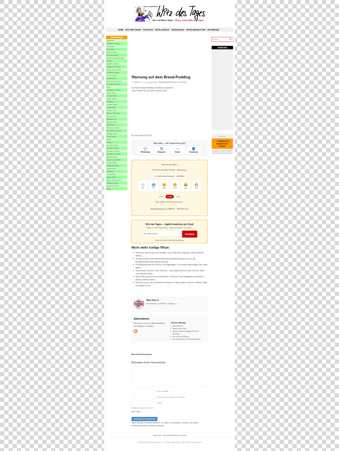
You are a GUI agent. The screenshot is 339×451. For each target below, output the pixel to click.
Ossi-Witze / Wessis (114, 130)
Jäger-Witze (111, 93)
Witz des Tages (133, 29)
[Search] (230, 39)
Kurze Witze (182, 82)
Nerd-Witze (111, 125)
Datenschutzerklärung (171, 435)
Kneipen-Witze (112, 104)
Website (159, 403)
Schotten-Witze (112, 145)
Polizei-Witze (111, 136)
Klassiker (110, 101)
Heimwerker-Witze (114, 90)
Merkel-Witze (111, 116)
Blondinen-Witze (113, 64)
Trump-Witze (111, 174)
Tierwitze (110, 171)
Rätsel (109, 139)
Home (120, 29)
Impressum (157, 435)
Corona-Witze (112, 75)
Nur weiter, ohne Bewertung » (169, 201)
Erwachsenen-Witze (114, 81)
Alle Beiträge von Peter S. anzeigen (161, 303)
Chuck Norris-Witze (114, 69)
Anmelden (189, 234)
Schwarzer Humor (113, 151)
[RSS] (136, 331)
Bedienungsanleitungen (168, 82)
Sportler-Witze (112, 157)
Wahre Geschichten (114, 180)
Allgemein (110, 40)
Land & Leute (112, 110)
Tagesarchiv (177, 29)
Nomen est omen (113, 128)
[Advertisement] (169, 54)
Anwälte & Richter (113, 43)
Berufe (109, 61)
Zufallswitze (162, 29)
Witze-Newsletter (195, 29)
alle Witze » (181, 176)
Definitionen (111, 78)
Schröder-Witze (112, 148)
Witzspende (213, 29)
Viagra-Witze (111, 177)
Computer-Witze (113, 72)
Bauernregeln (112, 52)
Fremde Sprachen (113, 84)
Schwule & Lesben (114, 154)
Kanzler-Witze (112, 96)
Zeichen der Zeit (113, 186)
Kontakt (184, 435)
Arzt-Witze (110, 46)
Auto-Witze (111, 49)
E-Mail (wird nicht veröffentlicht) (171, 397)
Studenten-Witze (113, 165)
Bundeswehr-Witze (114, 67)
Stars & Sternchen (114, 160)
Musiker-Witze (112, 122)
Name (163, 391)
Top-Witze (148, 29)
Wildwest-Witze (112, 183)
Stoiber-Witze (112, 162)
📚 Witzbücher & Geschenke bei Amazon (222, 143)
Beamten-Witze (112, 55)
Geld (108, 87)
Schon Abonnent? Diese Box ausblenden (169, 240)
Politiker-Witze (112, 133)
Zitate (109, 189)
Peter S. (137, 82)
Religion (110, 142)
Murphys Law (112, 119)
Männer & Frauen (113, 113)
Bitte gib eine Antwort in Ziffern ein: (142, 408)
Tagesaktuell (111, 168)
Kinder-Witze (111, 99)
